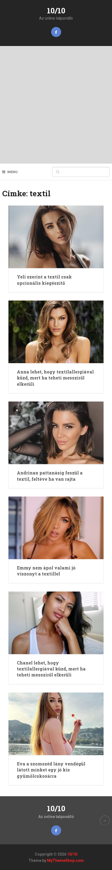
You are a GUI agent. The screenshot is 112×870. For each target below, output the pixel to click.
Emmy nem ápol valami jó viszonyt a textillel (46, 571)
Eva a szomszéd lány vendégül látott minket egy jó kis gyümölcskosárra (51, 770)
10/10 (56, 10)
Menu (12, 172)
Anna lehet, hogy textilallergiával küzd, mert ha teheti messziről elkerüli (55, 378)
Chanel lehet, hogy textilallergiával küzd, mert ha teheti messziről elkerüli (51, 669)
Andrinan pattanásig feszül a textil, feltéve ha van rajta (50, 476)
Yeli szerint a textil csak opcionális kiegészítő (44, 280)
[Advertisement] (56, 105)
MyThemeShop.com (65, 860)
